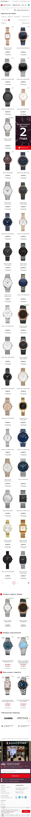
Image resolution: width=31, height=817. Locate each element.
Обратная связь (19, 792)
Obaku (3, 23)
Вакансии (3, 806)
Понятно (26, 811)
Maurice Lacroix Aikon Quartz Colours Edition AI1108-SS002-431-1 (23, 661)
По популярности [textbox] (22, 20)
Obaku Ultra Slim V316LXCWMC (8, 621)
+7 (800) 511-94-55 (16, 5)
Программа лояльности (6, 797)
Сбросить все (25, 23)
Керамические (25, 16)
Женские (4, 16)
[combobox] (23, 20)
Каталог (3, 9)
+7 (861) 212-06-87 (19, 785)
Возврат (3, 789)
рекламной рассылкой (14, 781)
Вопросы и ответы (5, 787)
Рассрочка (16, 1)
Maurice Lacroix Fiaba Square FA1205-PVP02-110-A (8, 701)
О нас (28, 1)
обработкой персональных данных (16, 779)
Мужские (10, 16)
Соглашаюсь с (13, 779)
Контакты (3, 804)
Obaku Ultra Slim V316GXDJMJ (23, 621)
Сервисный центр (5, 793)
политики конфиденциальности (7, 812)
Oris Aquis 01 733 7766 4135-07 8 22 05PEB (23, 701)
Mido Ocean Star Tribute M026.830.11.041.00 (8, 661)
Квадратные (17, 16)
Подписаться (15, 775)
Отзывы (22, 1)
